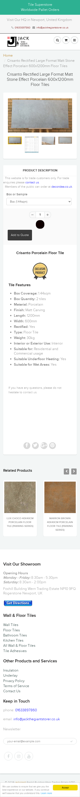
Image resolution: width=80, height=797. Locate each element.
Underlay (10, 675)
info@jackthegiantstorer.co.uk (52, 27)
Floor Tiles (11, 630)
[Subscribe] (71, 741)
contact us (32, 182)
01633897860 (22, 27)
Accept (65, 787)
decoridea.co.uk (61, 187)
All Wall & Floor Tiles (19, 646)
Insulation (10, 670)
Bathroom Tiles (15, 635)
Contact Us (11, 691)
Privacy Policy (14, 681)
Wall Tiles (10, 625)
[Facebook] (8, 756)
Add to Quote (20, 235)
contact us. (30, 392)
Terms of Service (16, 686)
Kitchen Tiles (13, 640)
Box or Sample (16, 194)
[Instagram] (18, 756)
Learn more (46, 793)
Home (8, 55)
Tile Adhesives (15, 651)
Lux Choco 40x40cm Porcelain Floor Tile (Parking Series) (20, 522)
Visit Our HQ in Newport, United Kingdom (39, 20)
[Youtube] (29, 756)
